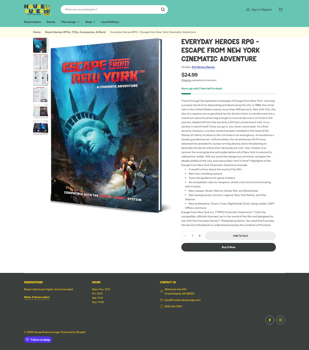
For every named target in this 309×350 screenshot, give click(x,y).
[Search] (163, 9)
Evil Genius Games (203, 67)
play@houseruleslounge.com (183, 300)
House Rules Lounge (46, 332)
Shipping (186, 80)
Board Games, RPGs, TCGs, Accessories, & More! (75, 32)
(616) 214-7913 (173, 306)
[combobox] (114, 9)
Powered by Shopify (72, 332)
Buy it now (228, 247)
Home (37, 32)
